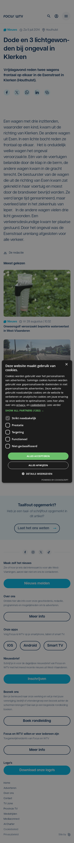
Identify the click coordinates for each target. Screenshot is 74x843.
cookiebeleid (37, 405)
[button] (36, 410)
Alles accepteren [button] (38, 456)
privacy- (21, 405)
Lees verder (54, 405)
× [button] (66, 364)
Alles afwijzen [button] (38, 465)
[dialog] (37, 421)
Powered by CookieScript (54, 479)
